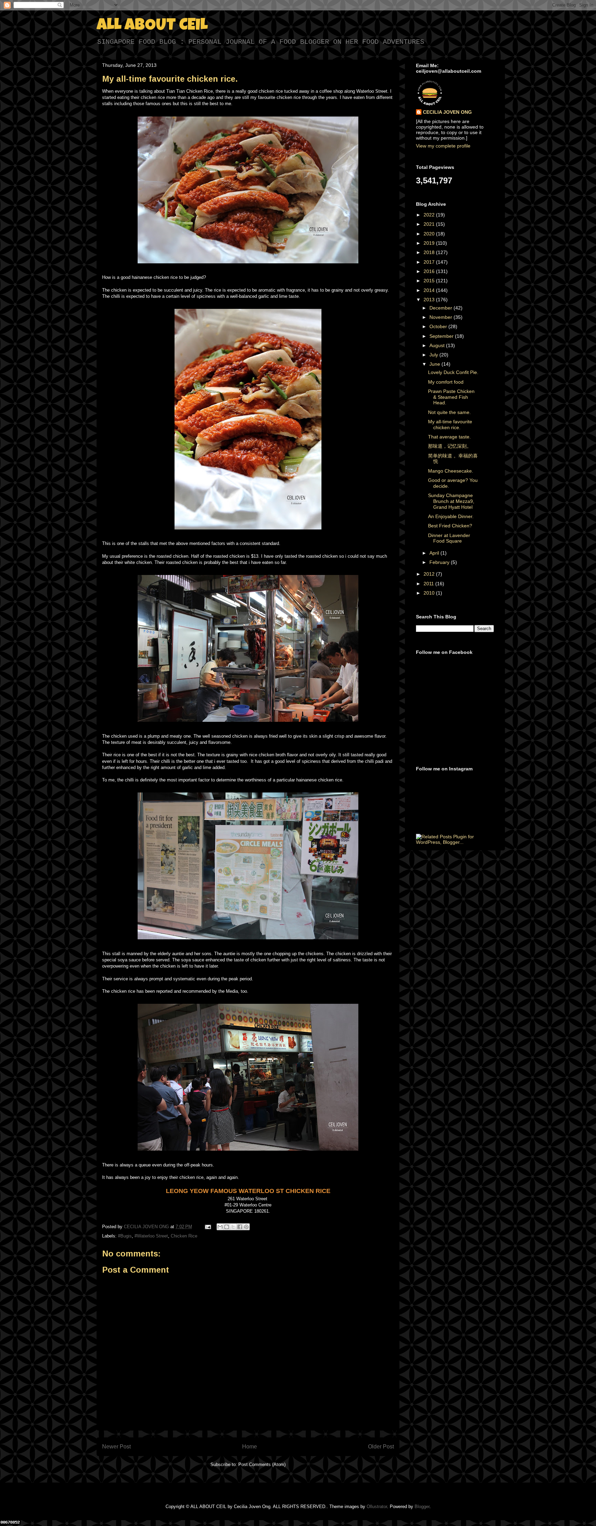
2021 (430, 224)
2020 (430, 233)
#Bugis (125, 1236)
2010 (430, 593)
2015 (430, 280)
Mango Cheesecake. (450, 471)
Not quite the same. (449, 412)
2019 (430, 243)
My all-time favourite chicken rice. (450, 424)
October (438, 326)
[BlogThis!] (226, 1226)
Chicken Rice (184, 1236)
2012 (430, 574)
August (437, 345)
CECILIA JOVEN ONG (447, 112)
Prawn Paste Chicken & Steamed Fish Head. (451, 397)
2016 (430, 271)
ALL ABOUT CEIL (152, 26)
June (435, 364)
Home (249, 1446)
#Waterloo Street (151, 1236)
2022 (430, 215)
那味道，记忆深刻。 (449, 446)
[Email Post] (207, 1226)
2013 (430, 299)
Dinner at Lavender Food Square (449, 538)
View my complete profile (443, 146)
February (440, 562)
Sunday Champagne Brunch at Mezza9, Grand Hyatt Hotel (451, 501)
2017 (430, 262)
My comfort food (446, 382)
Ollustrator (377, 1506)
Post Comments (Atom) (262, 1464)
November (441, 317)
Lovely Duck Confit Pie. (453, 372)
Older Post (381, 1446)
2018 (430, 252)
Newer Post (116, 1446)
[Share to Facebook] (239, 1226)
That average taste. (449, 436)
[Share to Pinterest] (246, 1226)
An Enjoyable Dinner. (451, 516)
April (434, 553)
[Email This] (220, 1226)
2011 (429, 583)
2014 (430, 290)
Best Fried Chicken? (450, 525)
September (442, 336)
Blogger (422, 1506)
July (434, 354)
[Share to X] (233, 1226)
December (441, 308)
